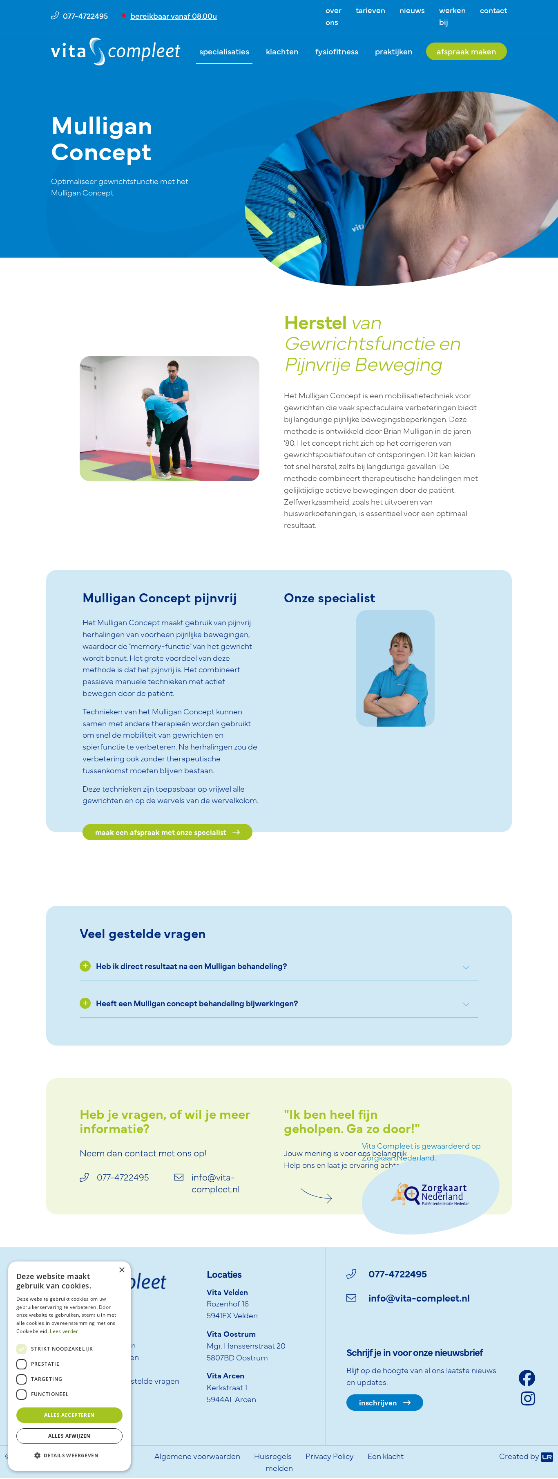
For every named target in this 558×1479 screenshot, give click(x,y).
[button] (69, 1456)
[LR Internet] (547, 1455)
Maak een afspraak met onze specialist (160, 832)
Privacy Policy (330, 1455)
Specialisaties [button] (224, 50)
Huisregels (273, 1455)
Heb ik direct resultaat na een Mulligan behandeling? (191, 967)
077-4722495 (397, 1273)
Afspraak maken (466, 50)
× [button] (121, 1270)
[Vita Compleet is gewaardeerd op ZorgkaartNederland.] (431, 1192)
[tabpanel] (395, 661)
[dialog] (69, 1366)
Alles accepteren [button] (69, 1415)
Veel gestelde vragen (142, 1380)
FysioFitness (336, 50)
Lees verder (64, 1331)
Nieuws (412, 9)
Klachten (282, 50)
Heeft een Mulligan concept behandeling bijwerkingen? (197, 1004)
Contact (493, 9)
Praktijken (394, 50)
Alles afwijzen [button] (69, 1435)
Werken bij (452, 15)
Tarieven (370, 9)
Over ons (333, 15)
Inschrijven (378, 1402)
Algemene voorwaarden (197, 1455)
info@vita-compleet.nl (419, 1297)
